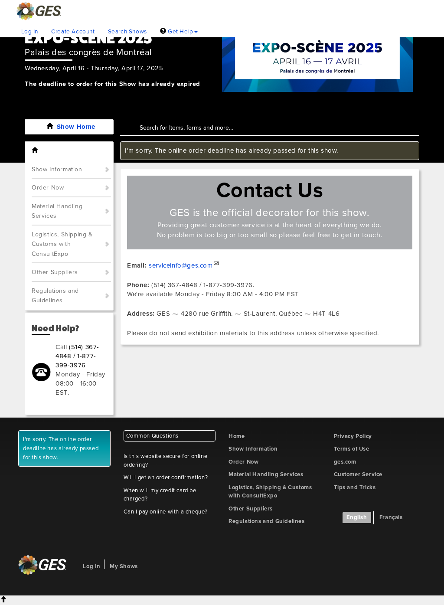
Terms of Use (351, 448)
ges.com (345, 461)
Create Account (73, 31)
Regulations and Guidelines (55, 295)
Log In (30, 31)
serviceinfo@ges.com (180, 265)
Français (391, 517)
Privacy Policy (353, 436)
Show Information (57, 169)
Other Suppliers (55, 272)
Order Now (48, 187)
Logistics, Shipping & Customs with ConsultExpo (62, 244)
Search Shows (127, 31)
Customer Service (358, 474)
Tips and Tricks (355, 487)
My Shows (124, 566)
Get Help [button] (179, 31)
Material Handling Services (57, 211)
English (356, 517)
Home (237, 436)
